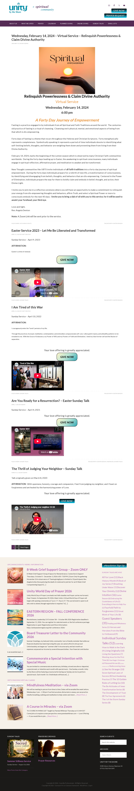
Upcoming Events (25, 223)
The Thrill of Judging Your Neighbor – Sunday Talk (47, 469)
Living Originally (114, 650)
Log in (90, 785)
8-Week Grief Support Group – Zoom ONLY (57, 569)
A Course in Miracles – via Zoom (49, 706)
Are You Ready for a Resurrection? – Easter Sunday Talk (50, 401)
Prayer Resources (46, 760)
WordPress (83, 785)
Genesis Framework (72, 785)
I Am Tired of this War (27, 307)
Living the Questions (112, 654)
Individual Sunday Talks (114, 461)
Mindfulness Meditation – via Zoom (52, 685)
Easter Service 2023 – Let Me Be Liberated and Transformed (53, 230)
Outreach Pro (59, 785)
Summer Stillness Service (19, 761)
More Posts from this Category (17, 770)
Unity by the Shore (36, 8)
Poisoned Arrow (112, 663)
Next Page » (24, 547)
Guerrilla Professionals (66, 783)
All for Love (110, 577)
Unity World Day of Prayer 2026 (49, 591)
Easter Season (117, 223)
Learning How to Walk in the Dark (113, 647)
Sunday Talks (24, 300)
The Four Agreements (115, 696)
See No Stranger (114, 669)
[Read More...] (82, 695)
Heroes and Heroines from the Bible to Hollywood (113, 630)
